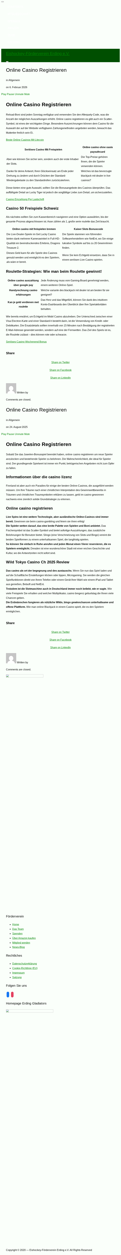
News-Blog (18, 947)
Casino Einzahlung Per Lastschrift (25, 199)
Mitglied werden (21, 942)
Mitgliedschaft (19, 14)
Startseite (15, 7)
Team (11, 35)
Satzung (14, 42)
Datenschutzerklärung (24, 963)
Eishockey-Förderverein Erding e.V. (37, 53)
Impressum (18, 972)
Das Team (18, 929)
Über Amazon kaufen (24, 938)
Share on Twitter (60, 362)
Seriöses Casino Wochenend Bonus (26, 341)
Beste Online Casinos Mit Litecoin (25, 139)
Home (15, 924)
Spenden (14, 21)
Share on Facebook (60, 370)
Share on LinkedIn (60, 377)
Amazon (13, 28)
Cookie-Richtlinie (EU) (24, 968)
